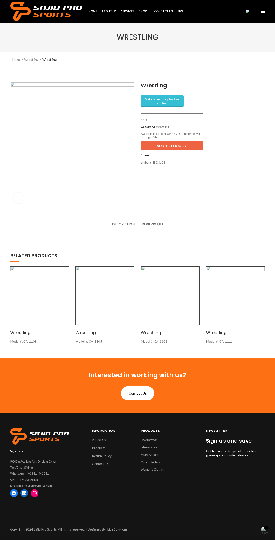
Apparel (154, 454)
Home (16, 59)
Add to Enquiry (172, 146)
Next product (261, 58)
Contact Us (137, 393)
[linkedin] (159, 155)
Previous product (252, 58)
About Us (99, 439)
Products (98, 448)
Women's (147, 469)
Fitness (146, 447)
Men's (145, 462)
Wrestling (31, 59)
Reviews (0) (152, 224)
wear (154, 447)
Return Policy (102, 456)
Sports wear (149, 440)
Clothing (155, 462)
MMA (145, 454)
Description (123, 224)
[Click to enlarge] (18, 198)
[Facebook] (154, 155)
